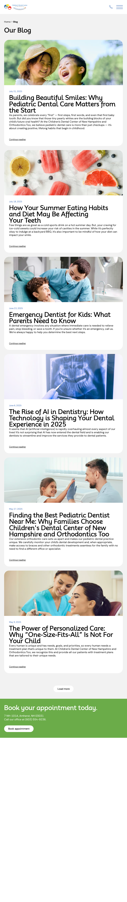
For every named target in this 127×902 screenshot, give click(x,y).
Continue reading (17, 139)
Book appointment (19, 728)
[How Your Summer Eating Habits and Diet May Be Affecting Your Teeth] (63, 172)
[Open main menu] (119, 7)
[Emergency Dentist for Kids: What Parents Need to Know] (63, 279)
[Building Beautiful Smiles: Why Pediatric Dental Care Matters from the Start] (63, 62)
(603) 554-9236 (35, 719)
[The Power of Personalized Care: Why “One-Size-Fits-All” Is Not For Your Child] (63, 593)
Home (7, 21)
